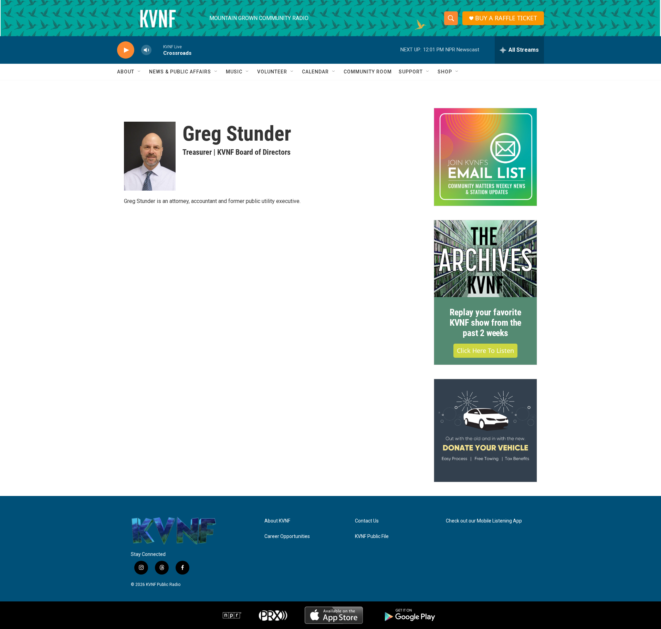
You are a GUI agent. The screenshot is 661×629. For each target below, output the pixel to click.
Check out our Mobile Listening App (484, 521)
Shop (445, 71)
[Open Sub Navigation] (139, 71)
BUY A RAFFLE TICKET (506, 18)
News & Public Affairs (180, 71)
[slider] (157, 49)
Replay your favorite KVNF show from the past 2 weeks (485, 322)
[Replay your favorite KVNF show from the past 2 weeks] (485, 258)
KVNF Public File (372, 536)
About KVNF (277, 521)
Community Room (368, 71)
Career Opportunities (287, 536)
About (125, 71)
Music (234, 71)
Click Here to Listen (485, 350)
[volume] (146, 50)
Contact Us (367, 521)
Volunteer (272, 71)
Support (411, 71)
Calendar (315, 71)
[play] (125, 50)
